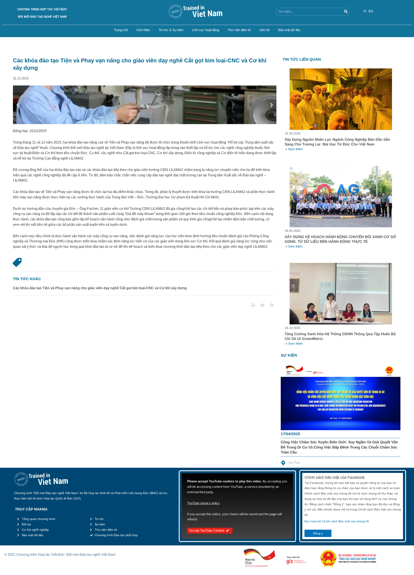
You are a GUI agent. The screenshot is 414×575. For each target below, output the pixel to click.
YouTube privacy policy (203, 503)
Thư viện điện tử (239, 30)
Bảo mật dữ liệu (289, 30)
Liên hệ (264, 30)
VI (364, 11)
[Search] (345, 11)
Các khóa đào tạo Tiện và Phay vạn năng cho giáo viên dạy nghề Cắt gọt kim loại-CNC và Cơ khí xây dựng (100, 288)
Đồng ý (318, 533)
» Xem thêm (294, 149)
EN (371, 11)
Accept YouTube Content (206, 530)
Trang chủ (121, 30)
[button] (17, 104)
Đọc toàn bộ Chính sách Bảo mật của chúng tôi (336, 521)
